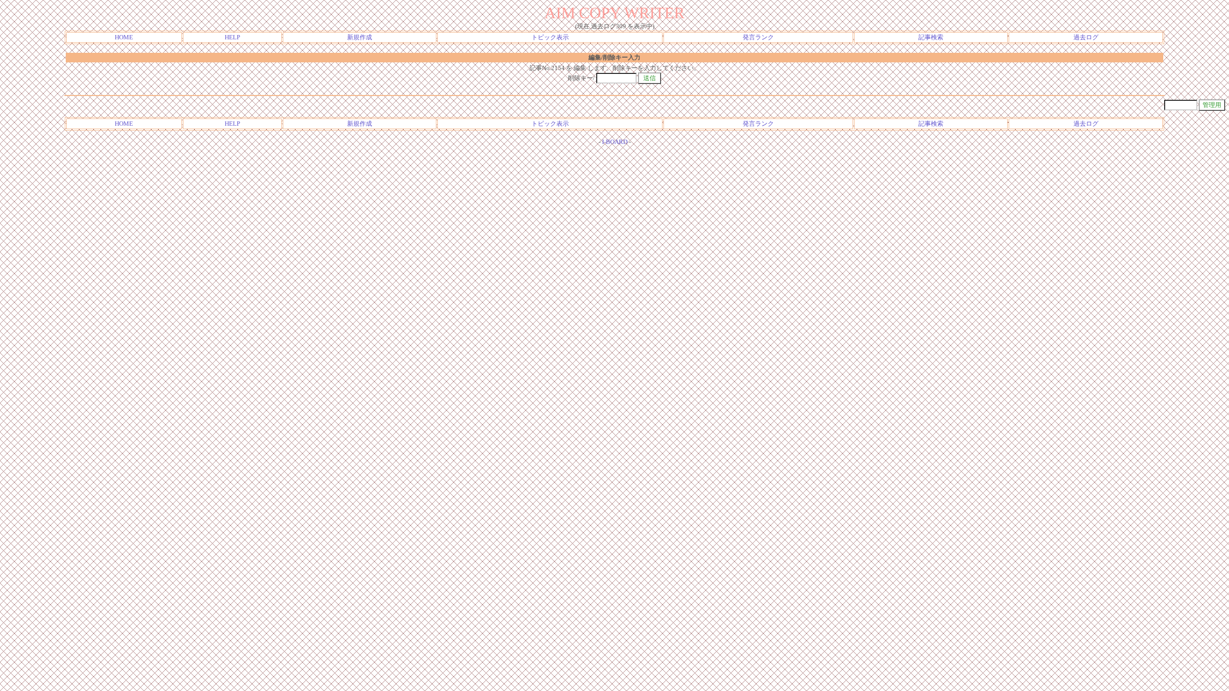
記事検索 (930, 37)
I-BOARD (614, 141)
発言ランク (758, 37)
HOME (124, 37)
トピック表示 (550, 37)
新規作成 (359, 37)
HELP (232, 37)
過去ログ (1085, 37)
